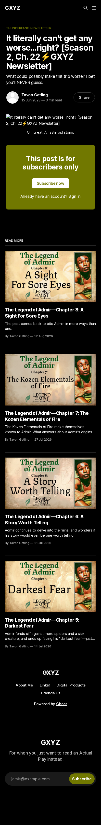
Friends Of (50, 693)
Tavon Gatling (34, 94)
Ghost (61, 703)
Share (84, 97)
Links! (45, 685)
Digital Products (71, 685)
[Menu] (94, 8)
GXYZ (12, 8)
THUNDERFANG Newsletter (28, 28)
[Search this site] (85, 8)
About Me (24, 685)
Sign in (74, 196)
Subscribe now (50, 183)
